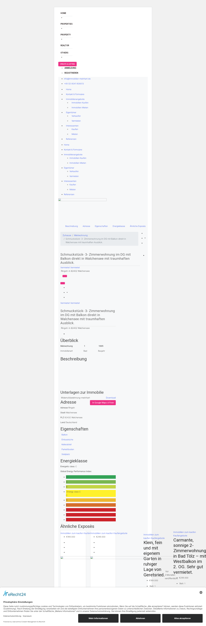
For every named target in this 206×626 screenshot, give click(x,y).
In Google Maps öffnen (103, 402)
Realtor (65, 45)
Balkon (65, 434)
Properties (66, 24)
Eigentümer (71, 112)
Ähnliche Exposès (138, 226)
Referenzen (71, 139)
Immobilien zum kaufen (72, 533)
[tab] (65, 276)
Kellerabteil (66, 444)
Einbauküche (67, 439)
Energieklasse (119, 226)
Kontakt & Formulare (75, 94)
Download (111, 397)
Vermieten (76, 121)
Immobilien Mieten (80, 107)
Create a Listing (67, 64)
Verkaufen (76, 116)
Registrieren (71, 73)
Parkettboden (68, 449)
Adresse (86, 226)
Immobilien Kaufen (80, 102)
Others (64, 53)
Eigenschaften (101, 226)
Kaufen (75, 129)
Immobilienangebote (75, 99)
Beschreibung (71, 226)
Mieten (75, 134)
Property (66, 35)
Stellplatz (66, 454)
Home (63, 13)
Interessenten (72, 125)
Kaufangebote (120, 533)
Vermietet (65, 267)
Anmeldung (70, 68)
